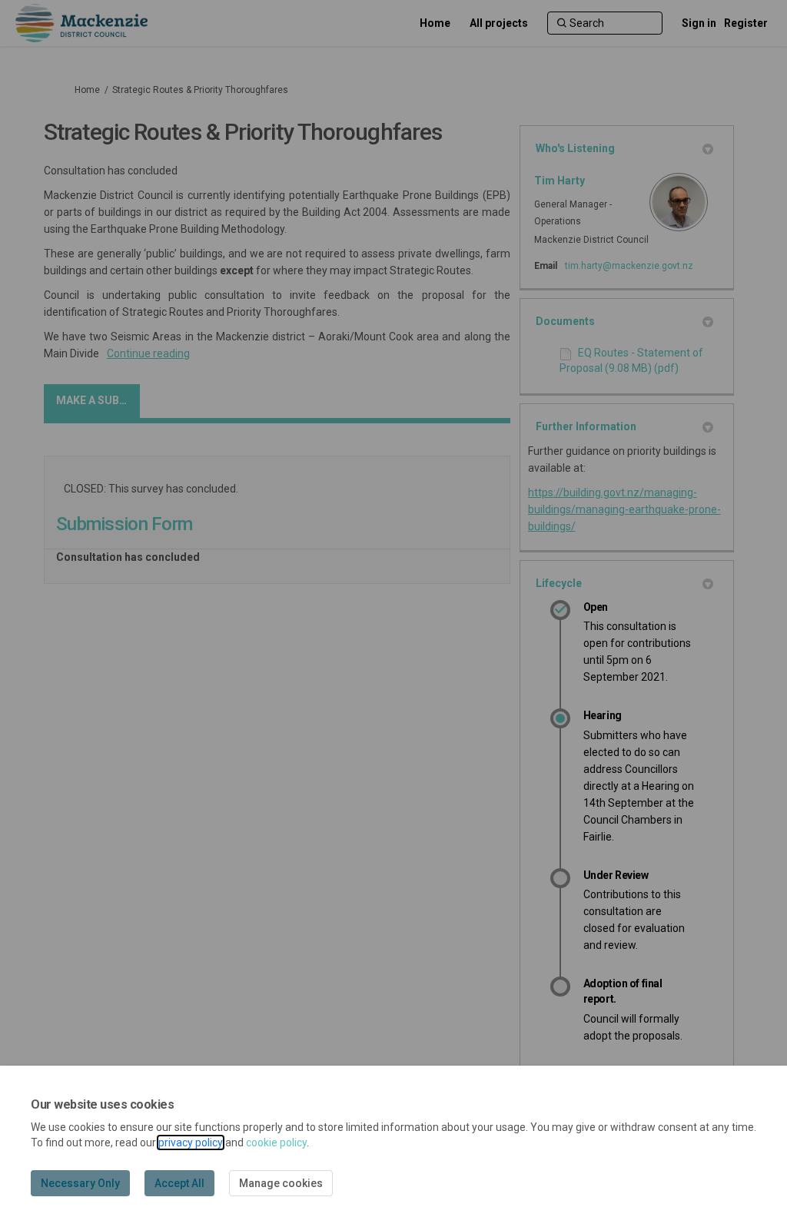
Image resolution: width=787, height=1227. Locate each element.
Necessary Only (80, 1183)
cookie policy (276, 1142)
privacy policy (190, 1142)
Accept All (179, 1183)
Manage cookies (281, 1183)
